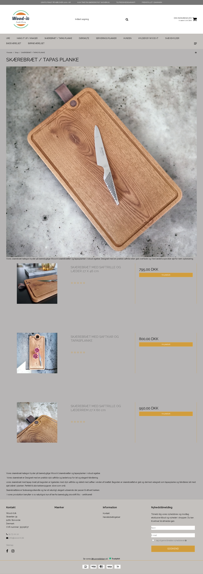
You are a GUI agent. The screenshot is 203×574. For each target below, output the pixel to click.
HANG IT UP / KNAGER (27, 38)
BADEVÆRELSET (13, 43)
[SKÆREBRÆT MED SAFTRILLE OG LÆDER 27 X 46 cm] (37, 294)
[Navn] (173, 528)
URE (8, 38)
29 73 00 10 (13, 534)
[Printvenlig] (196, 52)
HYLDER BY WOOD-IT (148, 38)
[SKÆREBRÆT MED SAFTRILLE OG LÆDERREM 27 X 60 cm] (37, 433)
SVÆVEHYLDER (172, 38)
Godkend (173, 548)
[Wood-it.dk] (21, 19)
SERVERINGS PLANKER (106, 38)
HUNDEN (127, 38)
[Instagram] (12, 551)
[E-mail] (173, 535)
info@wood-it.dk (16, 538)
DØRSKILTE (84, 38)
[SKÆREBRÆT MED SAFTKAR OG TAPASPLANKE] (37, 364)
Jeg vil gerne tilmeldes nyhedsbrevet (175, 540)
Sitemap (9, 545)
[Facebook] (7, 551)
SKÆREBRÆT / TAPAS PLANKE (58, 38)
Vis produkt (166, 275)
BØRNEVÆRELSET (36, 43)
